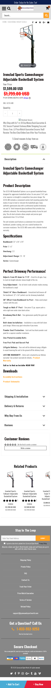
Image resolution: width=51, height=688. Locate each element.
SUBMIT (42, 538)
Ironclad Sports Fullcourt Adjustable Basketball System (10, 494)
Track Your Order (25, 586)
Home (4, 21)
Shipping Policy (25, 560)
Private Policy (25, 566)
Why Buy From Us (13, 415)
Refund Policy (25, 606)
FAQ (25, 573)
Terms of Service (25, 599)
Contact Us (25, 579)
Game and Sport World (23, 667)
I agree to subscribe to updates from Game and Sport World (26, 543)
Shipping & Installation (16, 396)
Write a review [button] (25, 448)
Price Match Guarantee (25, 593)
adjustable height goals (17, 21)
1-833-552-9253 (27, 628)
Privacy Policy (43, 543)
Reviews (8, 425)
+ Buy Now (38, 684)
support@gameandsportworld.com (25, 613)
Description (10, 159)
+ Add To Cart (12, 684)
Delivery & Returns (14, 406)
